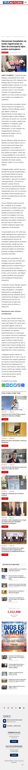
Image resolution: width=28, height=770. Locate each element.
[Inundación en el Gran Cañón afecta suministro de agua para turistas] (4, 680)
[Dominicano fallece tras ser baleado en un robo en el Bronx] (4, 570)
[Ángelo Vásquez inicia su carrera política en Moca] (4, 687)
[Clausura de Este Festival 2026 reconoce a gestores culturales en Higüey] (14, 403)
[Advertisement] (14, 20)
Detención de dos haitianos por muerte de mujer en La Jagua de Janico (14, 467)
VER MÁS (14, 741)
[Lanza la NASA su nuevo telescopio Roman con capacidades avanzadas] (4, 585)
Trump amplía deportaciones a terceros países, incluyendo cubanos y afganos (16, 666)
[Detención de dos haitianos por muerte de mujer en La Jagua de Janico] (14, 456)
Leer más (5, 419)
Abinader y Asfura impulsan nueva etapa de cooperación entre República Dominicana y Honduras (13, 521)
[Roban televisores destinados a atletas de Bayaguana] (14, 429)
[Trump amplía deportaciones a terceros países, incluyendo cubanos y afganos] (4, 665)
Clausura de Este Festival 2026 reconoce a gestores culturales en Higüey (13, 415)
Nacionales (5, 52)
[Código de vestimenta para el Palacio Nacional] (14, 482)
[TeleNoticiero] (13, 2)
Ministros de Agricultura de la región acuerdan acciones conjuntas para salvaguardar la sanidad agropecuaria (13, 549)
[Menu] (26, 2)
